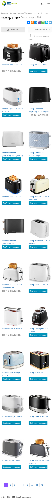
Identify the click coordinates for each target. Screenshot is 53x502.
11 (37, 485)
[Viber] (39, 22)
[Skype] (46, 22)
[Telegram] (50, 22)
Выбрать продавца (38, 71)
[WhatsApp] (43, 22)
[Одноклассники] (32, 22)
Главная (4, 13)
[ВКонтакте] (28, 22)
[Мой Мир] (35, 22)
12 (42, 485)
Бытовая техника (32, 13)
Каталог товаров (17, 13)
